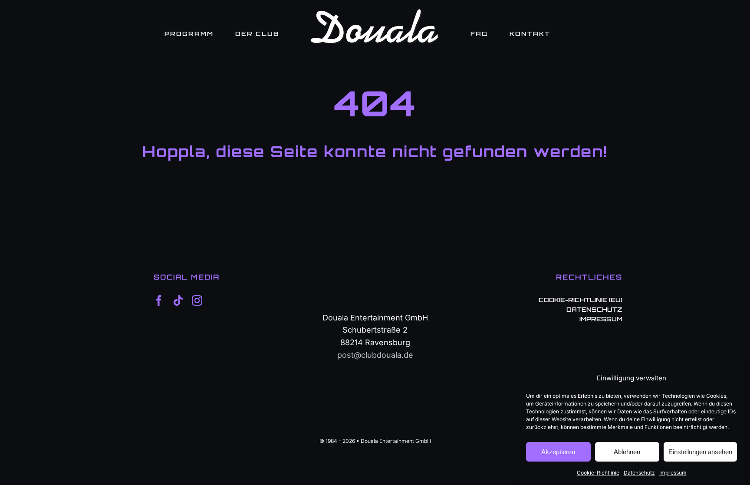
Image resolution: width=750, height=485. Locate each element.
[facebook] (159, 300)
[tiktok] (178, 300)
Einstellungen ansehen (700, 451)
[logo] (375, 12)
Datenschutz (639, 472)
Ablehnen (627, 451)
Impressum (673, 472)
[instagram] (197, 300)
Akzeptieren (558, 451)
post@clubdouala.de (375, 355)
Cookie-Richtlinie (598, 472)
